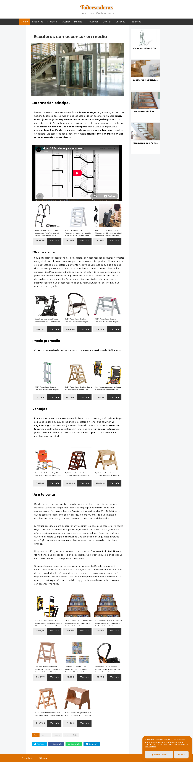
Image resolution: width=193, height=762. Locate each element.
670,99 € (40, 241)
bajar (75, 735)
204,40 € (70, 329)
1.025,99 (40, 483)
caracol (120, 21)
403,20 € (70, 483)
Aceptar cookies (160, 754)
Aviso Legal (28, 758)
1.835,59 (100, 397)
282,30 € (70, 397)
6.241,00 (40, 329)
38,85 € (70, 677)
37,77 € (100, 241)
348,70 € (40, 723)
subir (67, 735)
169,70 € (40, 397)
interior (107, 21)
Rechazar (181, 754)
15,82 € (70, 631)
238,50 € (100, 483)
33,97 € (100, 677)
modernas (135, 21)
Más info (54, 241)
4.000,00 (40, 631)
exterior (65, 21)
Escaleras (37, 21)
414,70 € (70, 723)
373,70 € (70, 241)
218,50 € (100, 329)
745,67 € (40, 677)
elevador (45, 735)
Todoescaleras (96, 7)
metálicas (92, 21)
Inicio (24, 21)
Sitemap (43, 758)
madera (52, 21)
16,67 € (100, 631)
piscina (78, 21)
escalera (57, 735)
